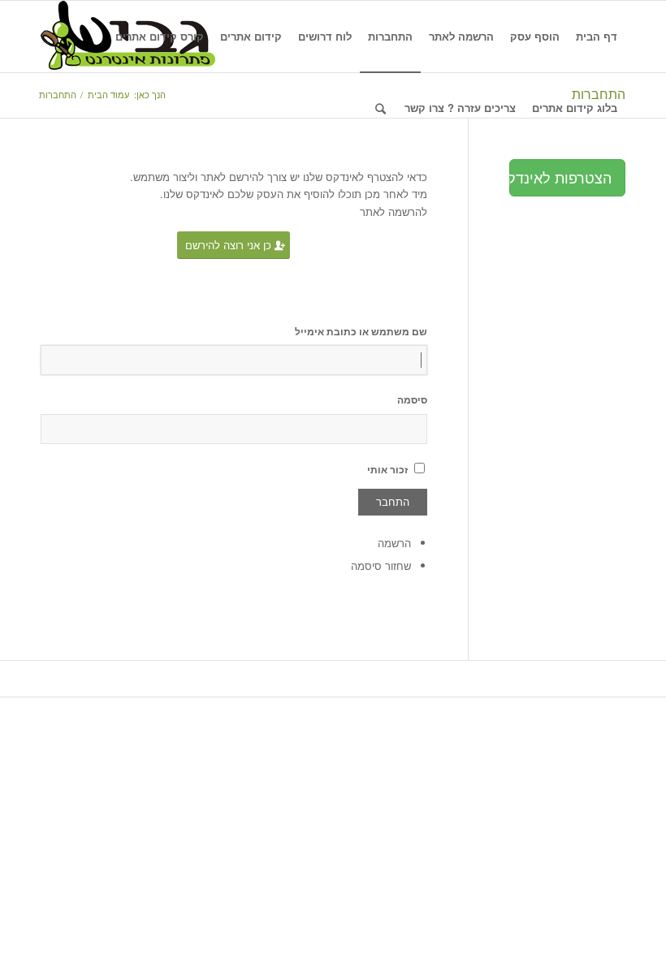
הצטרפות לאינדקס (560, 177)
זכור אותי (387, 470)
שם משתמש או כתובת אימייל (361, 332)
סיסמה (412, 400)
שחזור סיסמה (381, 565)
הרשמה (394, 542)
